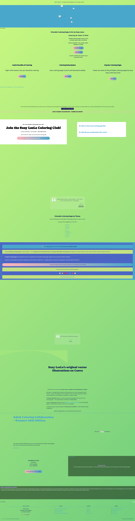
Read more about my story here (67, 276)
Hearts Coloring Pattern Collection (8, 486)
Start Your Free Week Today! (33, 138)
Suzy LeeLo (57, 2)
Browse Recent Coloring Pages (33, 471)
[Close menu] (62, 6)
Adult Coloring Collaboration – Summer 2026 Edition (12, 87)
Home (134, 28)
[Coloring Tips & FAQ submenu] (71, 22)
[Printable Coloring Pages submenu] (73, 8)
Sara (71, 339)
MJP (81, 203)
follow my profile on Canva (72, 402)
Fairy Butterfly (71, 456)
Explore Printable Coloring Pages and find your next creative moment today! (68, 264)
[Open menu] (60, 16)
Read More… (16, 448)
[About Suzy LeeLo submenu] (71, 17)
